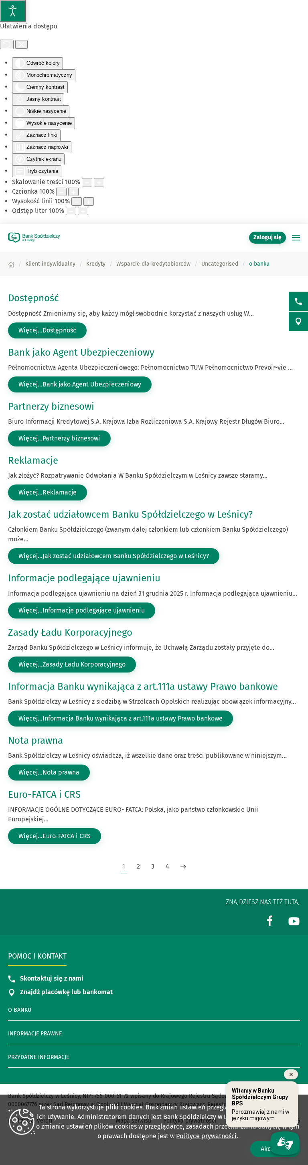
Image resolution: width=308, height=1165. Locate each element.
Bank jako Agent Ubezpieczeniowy (81, 352)
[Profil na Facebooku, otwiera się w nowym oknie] (270, 921)
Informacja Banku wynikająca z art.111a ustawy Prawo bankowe (143, 686)
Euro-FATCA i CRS (44, 794)
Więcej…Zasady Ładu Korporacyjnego (72, 664)
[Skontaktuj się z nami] (298, 301)
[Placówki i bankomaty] (298, 321)
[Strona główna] (11, 263)
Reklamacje (33, 460)
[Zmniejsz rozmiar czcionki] (61, 192)
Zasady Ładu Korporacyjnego (70, 632)
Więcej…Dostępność (47, 330)
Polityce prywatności (206, 1136)
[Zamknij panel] (21, 44)
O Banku (19, 1010)
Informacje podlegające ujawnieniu (84, 578)
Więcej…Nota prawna (48, 772)
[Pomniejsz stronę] (87, 182)
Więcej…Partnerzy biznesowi (59, 438)
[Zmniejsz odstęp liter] (71, 211)
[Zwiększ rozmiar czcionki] (73, 192)
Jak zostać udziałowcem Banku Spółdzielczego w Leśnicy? (130, 514)
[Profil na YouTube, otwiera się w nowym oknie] (294, 921)
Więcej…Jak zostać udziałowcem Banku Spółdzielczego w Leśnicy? (113, 556)
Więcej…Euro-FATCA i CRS (54, 836)
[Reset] (7, 44)
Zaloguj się (269, 237)
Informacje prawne (35, 1033)
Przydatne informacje (38, 1057)
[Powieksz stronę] (99, 182)
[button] (296, 238)
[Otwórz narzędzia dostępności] (13, 11)
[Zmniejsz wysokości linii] (76, 201)
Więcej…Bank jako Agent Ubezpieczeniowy (79, 384)
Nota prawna (35, 740)
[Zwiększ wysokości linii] (88, 201)
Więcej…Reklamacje (47, 492)
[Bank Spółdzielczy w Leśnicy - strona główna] (34, 238)
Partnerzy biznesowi (51, 406)
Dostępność (33, 298)
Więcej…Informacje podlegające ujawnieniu (81, 610)
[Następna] (183, 866)
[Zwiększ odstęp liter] (83, 211)
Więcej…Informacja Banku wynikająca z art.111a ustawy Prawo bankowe (120, 718)
